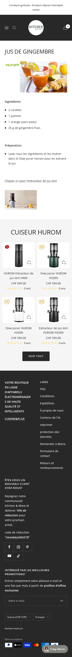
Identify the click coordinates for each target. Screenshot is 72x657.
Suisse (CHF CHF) (17, 617)
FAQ (42, 389)
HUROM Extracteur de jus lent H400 (18, 275)
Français (40, 617)
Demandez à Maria (52, 444)
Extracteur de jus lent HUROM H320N (53, 330)
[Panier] (65, 28)
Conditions (47, 396)
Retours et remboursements (51, 465)
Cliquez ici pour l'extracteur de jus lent (31, 181)
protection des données (49, 434)
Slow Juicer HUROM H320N (53, 275)
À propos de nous (52, 410)
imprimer (46, 425)
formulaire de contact (49, 453)
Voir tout (36, 356)
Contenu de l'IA (50, 417)
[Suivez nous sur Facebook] (9, 546)
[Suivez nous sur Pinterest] (27, 546)
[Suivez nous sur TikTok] (18, 555)
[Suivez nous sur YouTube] (9, 555)
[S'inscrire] (61, 600)
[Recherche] (14, 27)
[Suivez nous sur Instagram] (18, 546)
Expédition (47, 403)
